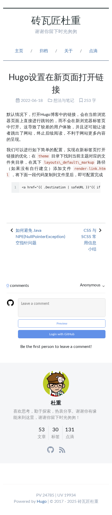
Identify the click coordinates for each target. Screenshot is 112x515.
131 (69, 429)
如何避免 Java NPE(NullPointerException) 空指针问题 (40, 236)
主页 (19, 51)
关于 (68, 51)
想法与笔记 (63, 100)
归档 (44, 51)
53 (42, 429)
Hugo (42, 501)
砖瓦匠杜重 (56, 21)
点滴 (93, 51)
